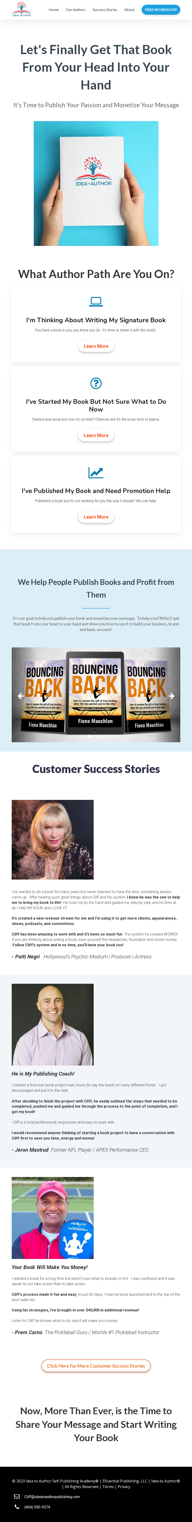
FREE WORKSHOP (161, 9)
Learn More (96, 346)
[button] (24, 694)
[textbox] (96, 67)
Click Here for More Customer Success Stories (96, 1366)
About (129, 9)
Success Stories (105, 9)
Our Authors (76, 9)
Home (54, 9)
